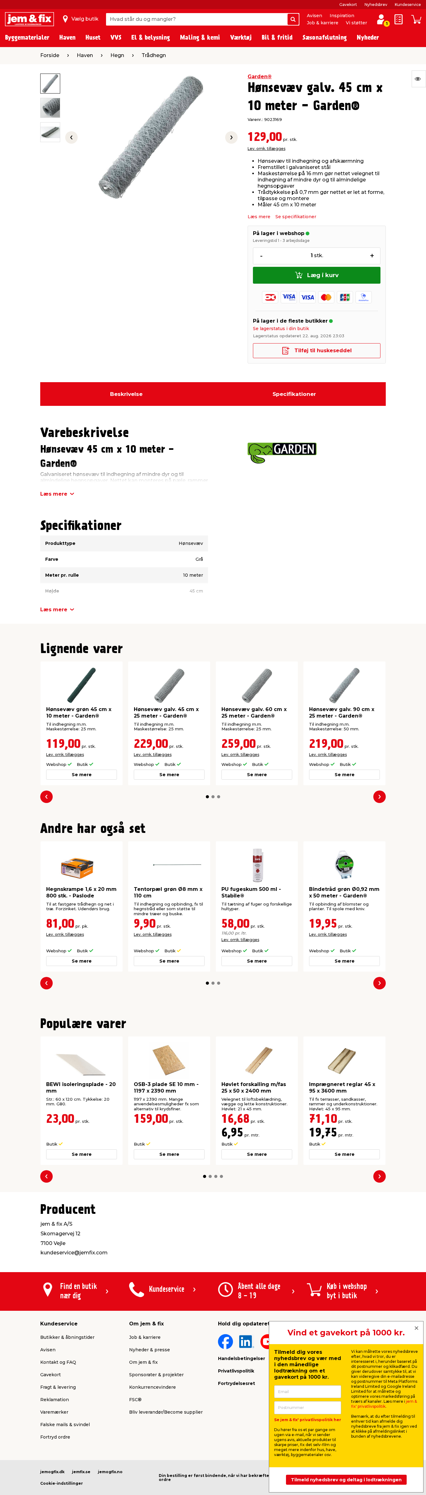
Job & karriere (322, 23)
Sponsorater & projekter (156, 1374)
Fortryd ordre (55, 1437)
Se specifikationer (295, 216)
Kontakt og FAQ (58, 1362)
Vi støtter (356, 23)
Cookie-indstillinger (61, 1483)
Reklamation (54, 1399)
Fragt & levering (58, 1387)
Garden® (260, 76)
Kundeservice (408, 4)
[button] (207, 796)
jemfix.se (81, 1472)
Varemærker (54, 1412)
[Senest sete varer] (418, 79)
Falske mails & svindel (65, 1424)
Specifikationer (294, 394)
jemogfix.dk (52, 1472)
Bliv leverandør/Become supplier (166, 1412)
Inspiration (342, 15)
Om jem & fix (143, 1362)
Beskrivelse (126, 394)
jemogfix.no (110, 1472)
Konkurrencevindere (152, 1387)
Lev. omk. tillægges (266, 149)
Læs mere (259, 216)
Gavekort (348, 4)
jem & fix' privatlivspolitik (384, 1404)
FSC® (135, 1399)
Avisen (314, 15)
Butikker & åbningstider (67, 1337)
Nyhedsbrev (376, 4)
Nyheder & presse (149, 1350)
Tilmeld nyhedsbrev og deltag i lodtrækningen (346, 1480)
